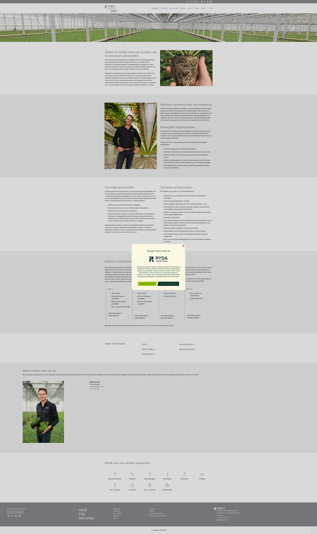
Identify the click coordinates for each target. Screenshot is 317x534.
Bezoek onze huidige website (168, 283)
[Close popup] (183, 246)
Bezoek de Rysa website (147, 283)
